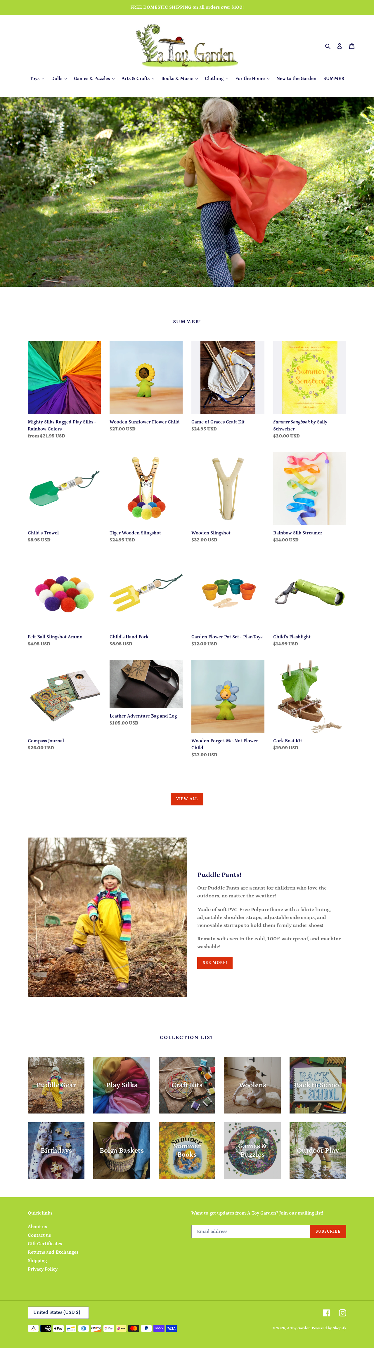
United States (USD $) (56, 1312)
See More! (215, 962)
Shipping (37, 1260)
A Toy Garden (299, 1328)
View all (187, 799)
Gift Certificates (45, 1243)
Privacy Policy (43, 1269)
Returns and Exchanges (53, 1252)
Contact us (39, 1235)
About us (37, 1226)
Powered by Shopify (329, 1328)
